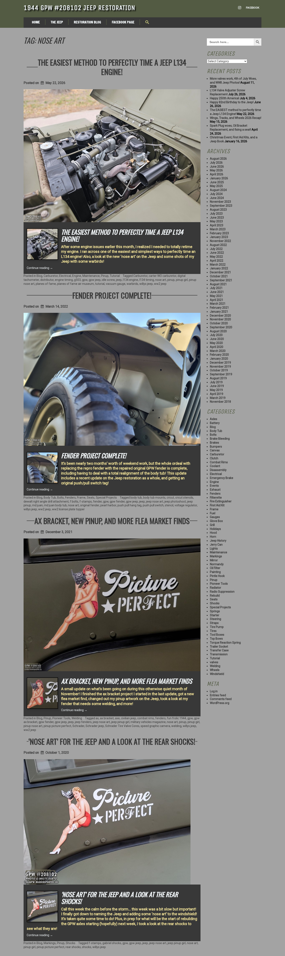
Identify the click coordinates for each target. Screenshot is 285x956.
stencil (169, 505)
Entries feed (218, 695)
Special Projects (106, 497)
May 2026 (216, 170)
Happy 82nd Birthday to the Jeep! (231, 102)
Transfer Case (219, 650)
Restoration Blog (87, 22)
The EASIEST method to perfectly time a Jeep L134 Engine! (112, 67)
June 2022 (217, 252)
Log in (214, 691)
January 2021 (219, 311)
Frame (81, 497)
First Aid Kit (217, 505)
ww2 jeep (160, 283)
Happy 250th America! (224, 98)
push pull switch (153, 505)
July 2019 (216, 382)
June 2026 (217, 166)
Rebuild (215, 595)
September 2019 (221, 374)
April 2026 (216, 174)
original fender (89, 505)
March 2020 (218, 351)
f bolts (74, 501)
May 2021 (216, 296)
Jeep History (218, 540)
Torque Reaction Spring (225, 642)
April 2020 (216, 347)
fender (97, 501)
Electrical (65, 276)
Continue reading (40, 268)
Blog (39, 276)
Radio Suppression (222, 591)
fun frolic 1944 (176, 718)
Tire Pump (217, 627)
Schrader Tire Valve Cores (122, 726)
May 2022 (216, 256)
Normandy (217, 564)
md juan (37, 505)
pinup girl (182, 279)
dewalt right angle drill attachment (46, 501)
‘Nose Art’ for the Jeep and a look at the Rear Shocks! (112, 741)
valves (214, 662)
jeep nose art (154, 501)
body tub (136, 497)
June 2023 (217, 217)
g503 (77, 279)
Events (214, 485)
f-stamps (85, 501)
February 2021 (219, 307)
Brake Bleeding (220, 438)
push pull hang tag (129, 505)
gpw (84, 279)
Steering (215, 619)
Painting (215, 572)
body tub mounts (154, 497)
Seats (91, 497)
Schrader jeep (95, 726)
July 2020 (216, 335)
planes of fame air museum (75, 283)
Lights (214, 548)
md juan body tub (55, 505)
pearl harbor (108, 505)
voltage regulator (186, 505)
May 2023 (216, 221)
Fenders (70, 497)
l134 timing (146, 279)
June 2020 (217, 339)
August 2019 (218, 378)
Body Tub (50, 497)
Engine (76, 276)
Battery (215, 423)
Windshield (217, 674)
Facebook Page (123, 22)
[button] (147, 22)
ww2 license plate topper (68, 509)
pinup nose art (33, 726)
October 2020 (219, 323)
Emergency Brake (221, 478)
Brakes (214, 442)
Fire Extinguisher (221, 501)
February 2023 (219, 233)
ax (97, 718)
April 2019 (216, 394)
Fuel (212, 513)
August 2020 (218, 331)
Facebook (252, 7)
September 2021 (221, 280)
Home (36, 22)
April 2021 (216, 300)
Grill (212, 525)
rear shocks (73, 947)
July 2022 (216, 249)
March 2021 (218, 303)
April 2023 (216, 225)
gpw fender (117, 501)
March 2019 (218, 398)
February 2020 (219, 354)
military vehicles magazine (148, 722)
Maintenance (91, 276)
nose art (160, 279)
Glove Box (216, 521)
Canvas (215, 450)
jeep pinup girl (120, 722)
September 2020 (221, 327)
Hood (213, 532)
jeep (119, 279)
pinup (171, 279)
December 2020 (220, 315)
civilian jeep (128, 718)
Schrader (78, 726)
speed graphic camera (155, 726)
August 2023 (218, 209)
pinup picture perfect (57, 726)
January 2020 (219, 358)
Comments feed (221, 699)
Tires (213, 631)
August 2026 (218, 158)
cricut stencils (184, 497)
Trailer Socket (219, 646)
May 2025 (216, 186)
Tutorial (115, 276)
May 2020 (216, 343)
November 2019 (220, 366)
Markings (50, 943)
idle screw (108, 279)
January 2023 (219, 237)
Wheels (214, 670)
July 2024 (216, 194)
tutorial (100, 283)
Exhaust (215, 489)
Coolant (215, 466)
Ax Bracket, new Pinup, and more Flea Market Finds (112, 520)
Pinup (104, 276)
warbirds (132, 283)
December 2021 (220, 272)
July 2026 (216, 162)
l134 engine (130, 279)
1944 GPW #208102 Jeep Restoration (79, 8)
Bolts (60, 497)
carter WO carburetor (162, 276)
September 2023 (221, 205)
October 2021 (219, 276)
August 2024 (218, 190)
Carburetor (51, 276)
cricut (170, 497)
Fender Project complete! (111, 295)
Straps (214, 623)
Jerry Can (216, 544)
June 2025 (217, 182)
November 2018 (220, 401)
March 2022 (218, 264)
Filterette (216, 497)
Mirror (214, 560)
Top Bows (216, 638)
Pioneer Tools (61, 718)
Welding (77, 718)
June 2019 (217, 386)
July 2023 (216, 213)
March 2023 (218, 229)
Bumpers (216, 446)
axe (117, 718)
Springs (215, 611)
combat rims (145, 718)
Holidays (215, 529)
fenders (160, 718)
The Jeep (57, 22)
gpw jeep (95, 279)
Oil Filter (215, 568)
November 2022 (220, 241)
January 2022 (219, 268)
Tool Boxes (217, 634)
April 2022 (216, 260)
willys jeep (146, 283)
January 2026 (219, 178)
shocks (86, 947)
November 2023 (220, 201)
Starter (214, 615)
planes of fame (46, 283)
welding (176, 726)
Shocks (70, 943)
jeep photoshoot (175, 501)
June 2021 (217, 292)
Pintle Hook (217, 576)
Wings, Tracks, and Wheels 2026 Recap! (235, 118)
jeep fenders (83, 722)
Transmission (219, 654)
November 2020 (220, 319)
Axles (213, 419)
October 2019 (219, 370)
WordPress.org (219, 703)
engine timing (64, 279)
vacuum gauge (115, 283)
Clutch (214, 458)
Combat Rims (219, 462)
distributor (47, 279)
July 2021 (216, 288)
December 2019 (220, 362)
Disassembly (218, 470)
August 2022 (218, 245)
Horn (213, 536)
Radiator (215, 587)
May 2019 (216, 390)
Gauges (215, 517)
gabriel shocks (111, 943)
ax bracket (107, 718)
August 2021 (218, 284)
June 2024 (217, 198)
